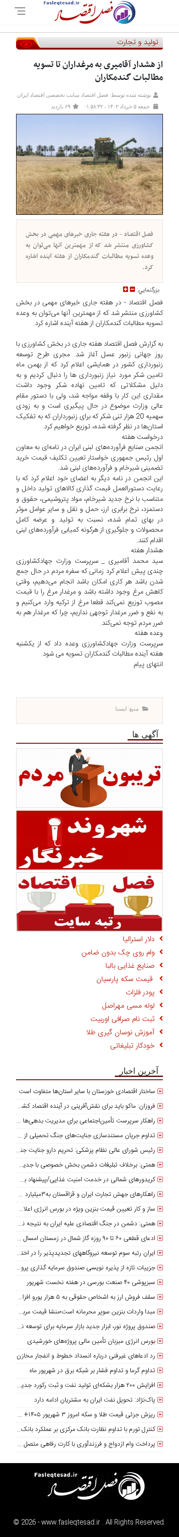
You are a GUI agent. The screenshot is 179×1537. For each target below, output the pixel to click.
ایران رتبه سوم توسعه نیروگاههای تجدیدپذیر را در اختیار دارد (79, 1253)
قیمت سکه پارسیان (127, 979)
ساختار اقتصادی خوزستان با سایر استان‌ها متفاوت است (87, 1091)
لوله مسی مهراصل (130, 1006)
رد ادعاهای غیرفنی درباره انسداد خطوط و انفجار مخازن (86, 1356)
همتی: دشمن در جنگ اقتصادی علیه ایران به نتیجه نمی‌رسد (79, 1223)
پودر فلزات (142, 993)
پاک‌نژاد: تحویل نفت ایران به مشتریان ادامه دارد (94, 1400)
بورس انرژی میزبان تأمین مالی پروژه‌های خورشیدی (91, 1341)
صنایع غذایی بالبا (132, 966)
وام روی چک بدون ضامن (120, 953)
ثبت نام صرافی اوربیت (124, 1019)
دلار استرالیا (141, 939)
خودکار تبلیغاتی (134, 1046)
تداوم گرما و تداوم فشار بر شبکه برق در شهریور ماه (92, 1370)
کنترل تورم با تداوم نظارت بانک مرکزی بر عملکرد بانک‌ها (85, 1429)
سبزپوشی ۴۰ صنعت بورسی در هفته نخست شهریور (91, 1282)
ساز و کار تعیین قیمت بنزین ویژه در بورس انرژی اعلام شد (82, 1209)
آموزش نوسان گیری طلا (122, 1033)
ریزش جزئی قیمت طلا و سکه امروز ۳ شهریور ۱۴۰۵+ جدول (81, 1414)
